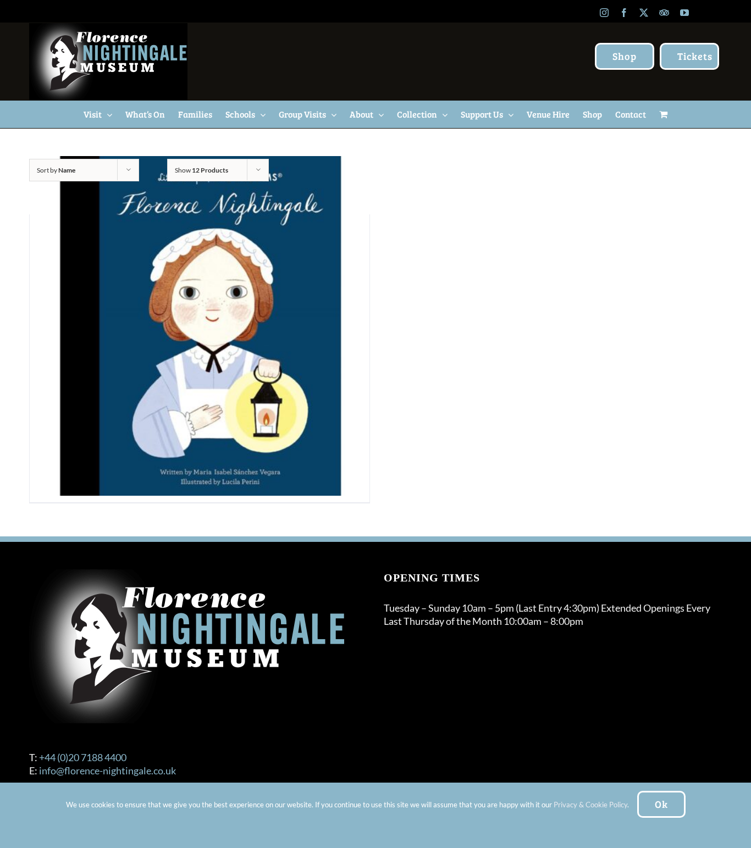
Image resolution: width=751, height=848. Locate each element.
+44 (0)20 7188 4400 (82, 757)
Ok (661, 804)
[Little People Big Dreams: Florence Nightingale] (199, 326)
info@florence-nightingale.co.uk (107, 770)
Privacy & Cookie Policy (590, 804)
